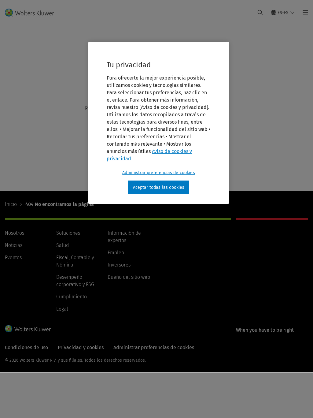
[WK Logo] (28, 328)
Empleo (116, 253)
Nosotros (14, 233)
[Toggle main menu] (303, 12)
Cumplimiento (71, 297)
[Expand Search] (260, 12)
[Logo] (33, 13)
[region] (158, 123)
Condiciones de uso (26, 347)
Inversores (119, 265)
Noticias (13, 245)
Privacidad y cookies (81, 347)
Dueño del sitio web (129, 277)
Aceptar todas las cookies (159, 187)
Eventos (13, 257)
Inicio (11, 204)
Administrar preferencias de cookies (158, 172)
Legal (62, 309)
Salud (62, 245)
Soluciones (68, 233)
